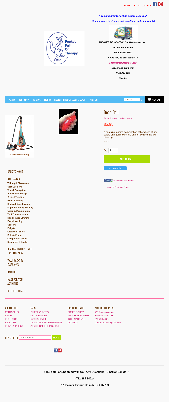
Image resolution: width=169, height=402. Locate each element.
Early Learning (14, 221)
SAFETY (9, 315)
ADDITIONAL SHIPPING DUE (45, 326)
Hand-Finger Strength (18, 218)
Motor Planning (15, 200)
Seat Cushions (14, 187)
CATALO (146, 5)
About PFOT (11, 308)
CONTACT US (12, 312)
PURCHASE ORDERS (78, 315)
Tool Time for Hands (17, 214)
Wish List (94, 99)
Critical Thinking (15, 197)
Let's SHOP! (24, 99)
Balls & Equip (14, 235)
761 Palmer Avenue (104, 312)
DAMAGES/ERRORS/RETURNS (46, 322)
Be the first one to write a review (118, 118)
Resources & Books (17, 242)
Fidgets (11, 228)
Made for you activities (15, 281)
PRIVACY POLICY (14, 326)
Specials (11, 99)
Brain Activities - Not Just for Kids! (19, 251)
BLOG (137, 5)
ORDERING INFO (76, 308)
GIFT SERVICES (39, 315)
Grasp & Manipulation (18, 211)
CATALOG (37, 99)
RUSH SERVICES (39, 319)
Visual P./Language (17, 193)
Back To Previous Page (117, 187)
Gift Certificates (16, 291)
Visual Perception (16, 190)
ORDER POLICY (76, 312)
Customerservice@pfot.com (123, 63)
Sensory (11, 225)
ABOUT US (10, 322)
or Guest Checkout (70, 99)
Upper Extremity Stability (20, 207)
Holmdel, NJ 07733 (104, 315)
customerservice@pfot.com (108, 322)
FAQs (33, 308)
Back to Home (15, 172)
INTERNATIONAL (76, 319)
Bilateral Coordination (18, 204)
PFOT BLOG (11, 319)
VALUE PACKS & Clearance (15, 262)
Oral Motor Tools (16, 231)
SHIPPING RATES (40, 312)
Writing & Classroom (18, 183)
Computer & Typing (17, 238)
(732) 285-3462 (102, 319)
